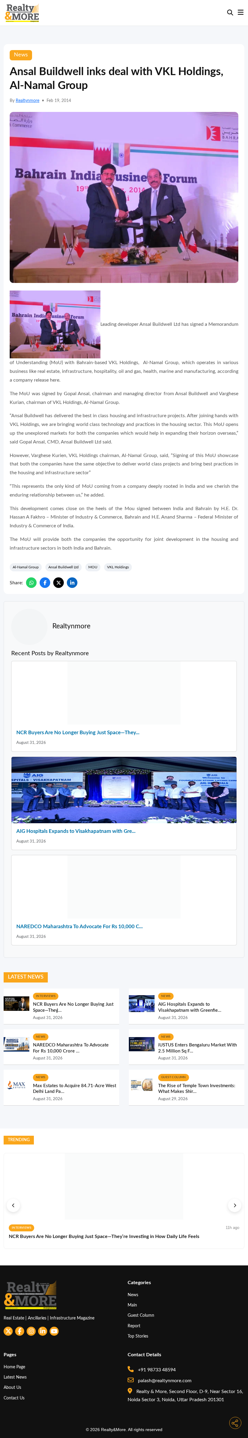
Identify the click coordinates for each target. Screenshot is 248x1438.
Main (132, 1305)
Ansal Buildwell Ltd (63, 567)
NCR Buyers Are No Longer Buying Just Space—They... (77, 732)
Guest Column (141, 1315)
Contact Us (14, 1398)
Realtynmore (27, 101)
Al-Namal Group (26, 567)
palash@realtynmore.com (164, 1380)
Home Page (14, 1367)
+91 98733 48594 (156, 1369)
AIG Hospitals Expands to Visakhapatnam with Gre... (75, 831)
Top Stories (138, 1336)
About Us (12, 1387)
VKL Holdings (118, 567)
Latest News (15, 1377)
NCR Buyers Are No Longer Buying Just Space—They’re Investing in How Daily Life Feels (104, 1236)
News (133, 1295)
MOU (92, 567)
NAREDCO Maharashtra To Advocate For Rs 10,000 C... (79, 926)
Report (134, 1326)
